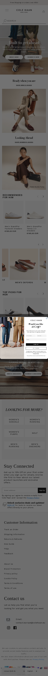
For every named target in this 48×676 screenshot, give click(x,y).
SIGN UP (36, 344)
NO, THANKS (36, 348)
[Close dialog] (46, 318)
